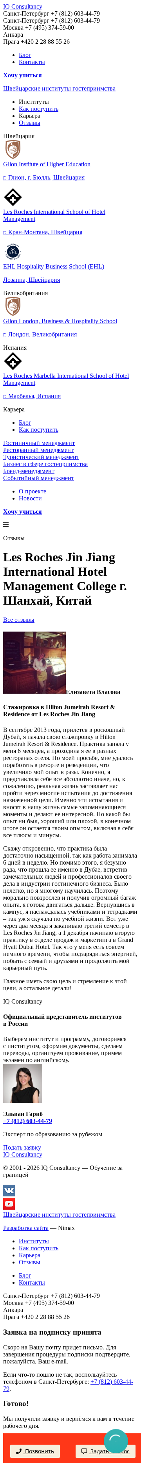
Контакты (32, 62)
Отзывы (29, 122)
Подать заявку (22, 1147)
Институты (34, 1241)
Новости (30, 498)
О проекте (32, 491)
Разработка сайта (26, 1228)
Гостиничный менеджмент (39, 443)
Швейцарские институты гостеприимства (59, 88)
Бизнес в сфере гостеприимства (45, 464)
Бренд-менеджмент (28, 471)
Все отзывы (18, 619)
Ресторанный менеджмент (38, 450)
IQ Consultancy (22, 6)
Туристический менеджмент (41, 457)
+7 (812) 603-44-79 (27, 1121)
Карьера (29, 1255)
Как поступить (38, 108)
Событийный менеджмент (38, 478)
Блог (25, 55)
